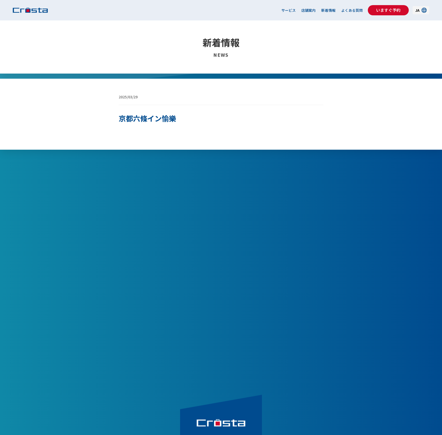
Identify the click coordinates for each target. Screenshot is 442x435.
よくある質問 (352, 10)
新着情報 (328, 10)
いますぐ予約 (388, 10)
